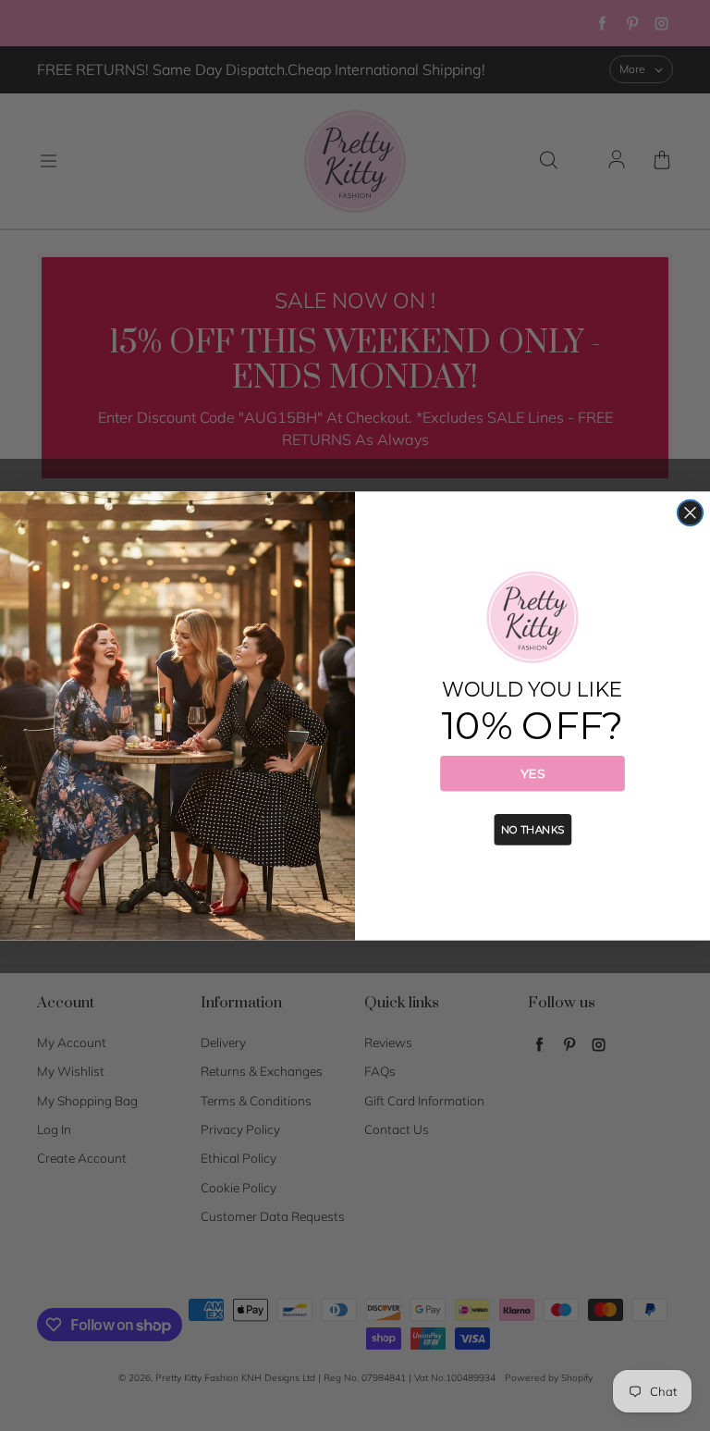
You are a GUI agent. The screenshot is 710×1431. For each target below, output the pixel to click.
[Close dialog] (691, 512)
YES (532, 773)
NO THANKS (532, 828)
